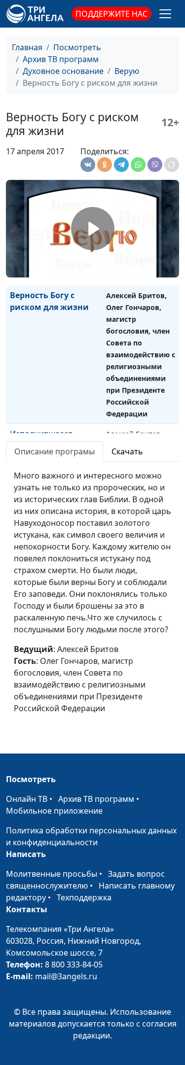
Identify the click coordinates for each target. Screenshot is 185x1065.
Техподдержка (84, 897)
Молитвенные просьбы (51, 873)
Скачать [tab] (127, 451)
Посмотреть (77, 47)
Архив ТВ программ (61, 59)
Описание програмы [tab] (54, 451)
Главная (27, 47)
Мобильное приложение (54, 810)
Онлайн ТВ (26, 798)
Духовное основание (63, 71)
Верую (126, 71)
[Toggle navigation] (165, 14)
